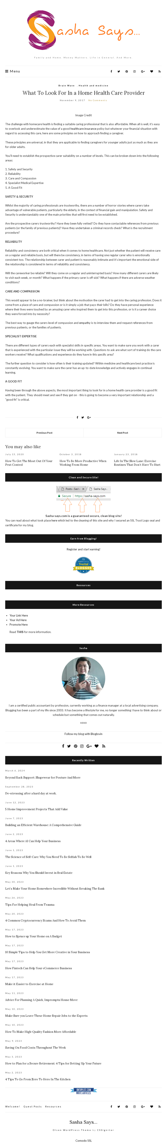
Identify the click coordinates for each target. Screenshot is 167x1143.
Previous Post (44, 432)
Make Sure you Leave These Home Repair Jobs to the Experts (46, 1016)
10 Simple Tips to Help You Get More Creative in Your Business (47, 952)
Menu (14, 71)
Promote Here (19, 624)
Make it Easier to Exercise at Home (29, 984)
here (54, 520)
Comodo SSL (83, 1140)
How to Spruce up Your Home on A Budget (33, 936)
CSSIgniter (105, 1130)
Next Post (122, 432)
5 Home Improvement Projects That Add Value (36, 809)
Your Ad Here (18, 620)
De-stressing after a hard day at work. (31, 793)
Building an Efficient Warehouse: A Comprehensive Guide (43, 825)
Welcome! (12, 1106)
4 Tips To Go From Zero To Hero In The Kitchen (37, 1079)
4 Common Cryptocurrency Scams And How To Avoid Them (45, 920)
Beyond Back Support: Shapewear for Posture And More (42, 777)
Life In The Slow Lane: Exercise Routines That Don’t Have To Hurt (137, 463)
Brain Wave (66, 85)
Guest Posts (32, 1106)
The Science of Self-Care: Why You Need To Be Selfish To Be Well (48, 857)
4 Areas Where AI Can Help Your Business (33, 841)
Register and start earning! (83, 549)
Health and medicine (94, 85)
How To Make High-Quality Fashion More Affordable (40, 1032)
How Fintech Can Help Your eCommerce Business (38, 968)
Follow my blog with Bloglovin (83, 734)
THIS (20, 632)
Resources (53, 1106)
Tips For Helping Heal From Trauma (29, 905)
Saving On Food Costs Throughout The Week (35, 1048)
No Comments (97, 100)
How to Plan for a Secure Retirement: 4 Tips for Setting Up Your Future (53, 1063)
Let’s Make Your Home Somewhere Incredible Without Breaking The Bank (55, 888)
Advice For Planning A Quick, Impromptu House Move (41, 1000)
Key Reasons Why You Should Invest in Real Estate (38, 873)
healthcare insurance (83, 128)
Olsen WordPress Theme (72, 1130)
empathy (84, 323)
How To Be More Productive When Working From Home (83, 463)
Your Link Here (19, 615)
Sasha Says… (83, 1122)
